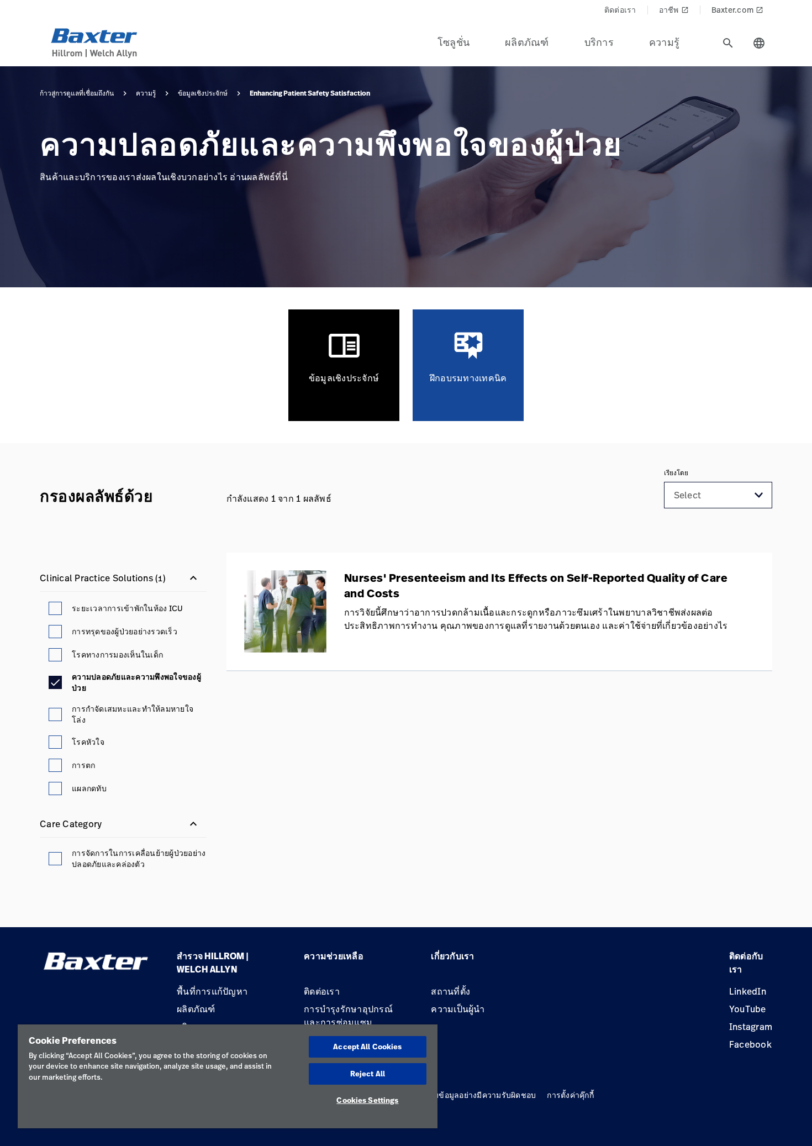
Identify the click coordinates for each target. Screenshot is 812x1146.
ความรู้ (146, 93)
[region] (227, 1076)
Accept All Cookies (367, 1047)
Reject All (367, 1074)
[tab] (728, 43)
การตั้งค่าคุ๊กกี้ (570, 1095)
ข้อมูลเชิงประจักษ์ (203, 93)
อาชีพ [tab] (674, 9)
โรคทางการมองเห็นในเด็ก (117, 654)
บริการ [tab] (599, 42)
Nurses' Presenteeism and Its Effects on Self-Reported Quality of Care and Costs (536, 585)
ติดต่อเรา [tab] (620, 9)
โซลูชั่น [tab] (453, 42)
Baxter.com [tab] (737, 9)
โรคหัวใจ (88, 742)
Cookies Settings (367, 1100)
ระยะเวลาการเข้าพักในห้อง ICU (127, 608)
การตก (83, 765)
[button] (759, 495)
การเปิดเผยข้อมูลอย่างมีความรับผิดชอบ (468, 1095)
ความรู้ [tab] (664, 42)
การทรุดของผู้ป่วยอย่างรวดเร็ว (124, 631)
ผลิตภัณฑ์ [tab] (527, 42)
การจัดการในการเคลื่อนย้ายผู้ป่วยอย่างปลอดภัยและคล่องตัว (138, 858)
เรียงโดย (676, 473)
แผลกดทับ (89, 788)
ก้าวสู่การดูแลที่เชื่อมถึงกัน (77, 93)
